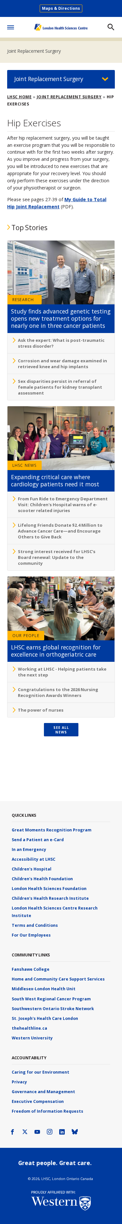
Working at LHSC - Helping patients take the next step (62, 672)
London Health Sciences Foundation (49, 888)
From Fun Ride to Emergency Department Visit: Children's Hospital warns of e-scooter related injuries (63, 504)
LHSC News (24, 465)
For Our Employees (31, 935)
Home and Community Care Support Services (58, 979)
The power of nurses (40, 710)
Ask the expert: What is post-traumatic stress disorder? (61, 343)
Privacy (19, 1082)
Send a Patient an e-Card (38, 839)
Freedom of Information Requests (47, 1111)
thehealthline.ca (29, 1028)
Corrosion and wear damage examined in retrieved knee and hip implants (62, 363)
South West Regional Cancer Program (51, 999)
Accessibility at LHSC (33, 859)
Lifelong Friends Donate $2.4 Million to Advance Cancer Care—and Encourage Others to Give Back (60, 531)
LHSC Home (19, 97)
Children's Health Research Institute (50, 898)
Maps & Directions (61, 8)
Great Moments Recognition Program (51, 830)
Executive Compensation (38, 1101)
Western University (32, 1038)
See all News (61, 729)
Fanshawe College (30, 969)
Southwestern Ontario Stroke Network (53, 1008)
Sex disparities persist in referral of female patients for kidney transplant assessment (60, 387)
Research (23, 299)
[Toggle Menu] (11, 26)
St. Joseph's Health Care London (45, 1018)
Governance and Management (43, 1091)
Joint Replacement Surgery (34, 51)
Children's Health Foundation (42, 879)
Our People (25, 635)
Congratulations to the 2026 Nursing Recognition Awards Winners (58, 692)
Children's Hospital (31, 869)
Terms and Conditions (35, 925)
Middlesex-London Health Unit (43, 989)
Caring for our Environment (40, 1072)
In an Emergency (29, 849)
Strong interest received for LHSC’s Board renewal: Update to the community (56, 557)
